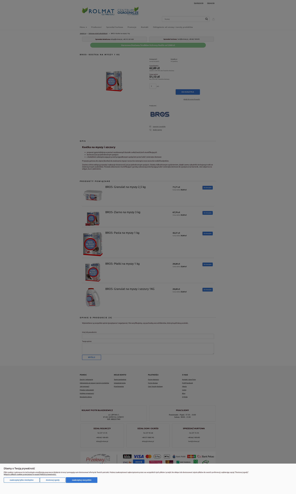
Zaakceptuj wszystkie (81, 480)
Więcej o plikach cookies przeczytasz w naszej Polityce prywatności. (30, 474)
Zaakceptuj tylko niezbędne (22, 480)
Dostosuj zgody (53, 480)
